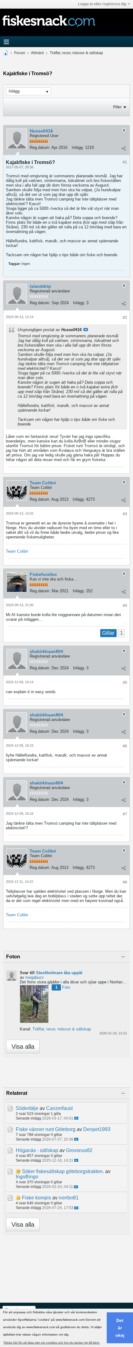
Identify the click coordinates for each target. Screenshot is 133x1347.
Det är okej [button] (119, 1328)
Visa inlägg (86, 329)
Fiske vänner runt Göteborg (45, 1129)
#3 (125, 514)
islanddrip (40, 286)
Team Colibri (43, 482)
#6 (125, 746)
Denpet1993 (96, 1129)
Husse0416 (41, 130)
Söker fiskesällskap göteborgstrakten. (63, 1171)
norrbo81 (69, 1197)
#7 (125, 814)
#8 (125, 882)
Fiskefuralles (43, 574)
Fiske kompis (36, 1197)
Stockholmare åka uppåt (59, 972)
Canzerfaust (59, 1108)
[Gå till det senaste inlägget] (76, 1118)
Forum (19, 53)
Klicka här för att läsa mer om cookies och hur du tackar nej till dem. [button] (52, 1342)
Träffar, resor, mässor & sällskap (76, 53)
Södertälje (27, 1108)
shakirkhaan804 (46, 651)
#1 (125, 162)
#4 (125, 605)
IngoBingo (27, 1176)
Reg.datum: (40, 147)
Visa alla (22, 1046)
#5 (125, 682)
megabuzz (34, 977)
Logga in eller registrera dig (102, 4)
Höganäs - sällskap (37, 1150)
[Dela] (123, 148)
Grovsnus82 (79, 1150)
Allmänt (37, 53)
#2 (125, 317)
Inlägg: (78, 147)
